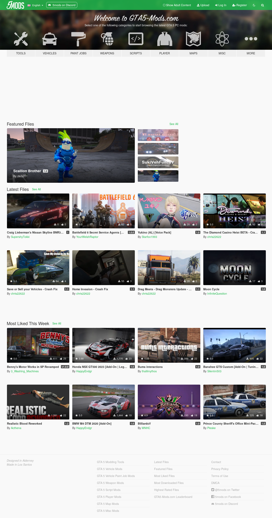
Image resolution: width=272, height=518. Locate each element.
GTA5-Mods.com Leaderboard (173, 497)
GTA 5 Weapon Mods (110, 483)
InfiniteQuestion (217, 293)
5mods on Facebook (227, 497)
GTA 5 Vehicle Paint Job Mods (116, 476)
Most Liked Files (164, 476)
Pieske (211, 428)
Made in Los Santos (19, 464)
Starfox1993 (149, 237)
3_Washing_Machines (25, 371)
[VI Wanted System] (158, 135)
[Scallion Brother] (158, 176)
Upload (204, 5)
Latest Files (161, 462)
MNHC (146, 428)
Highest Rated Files (166, 490)
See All (173, 124)
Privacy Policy (220, 469)
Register (241, 5)
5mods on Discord (226, 504)
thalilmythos (149, 371)
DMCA (215, 483)
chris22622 (214, 237)
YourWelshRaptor (87, 237)
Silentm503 (214, 371)
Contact (216, 462)
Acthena (16, 428)
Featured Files (163, 469)
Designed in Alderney (20, 460)
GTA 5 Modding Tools (110, 462)
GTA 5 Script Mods (108, 490)
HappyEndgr (84, 371)
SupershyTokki (20, 237)
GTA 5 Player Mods (109, 497)
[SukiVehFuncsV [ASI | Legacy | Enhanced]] (158, 162)
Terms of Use (219, 476)
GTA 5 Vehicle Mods (109, 469)
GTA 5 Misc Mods (108, 511)
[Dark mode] (254, 5)
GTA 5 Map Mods (108, 504)
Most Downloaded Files (169, 483)
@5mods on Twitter (227, 490)
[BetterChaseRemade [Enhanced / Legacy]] (158, 149)
